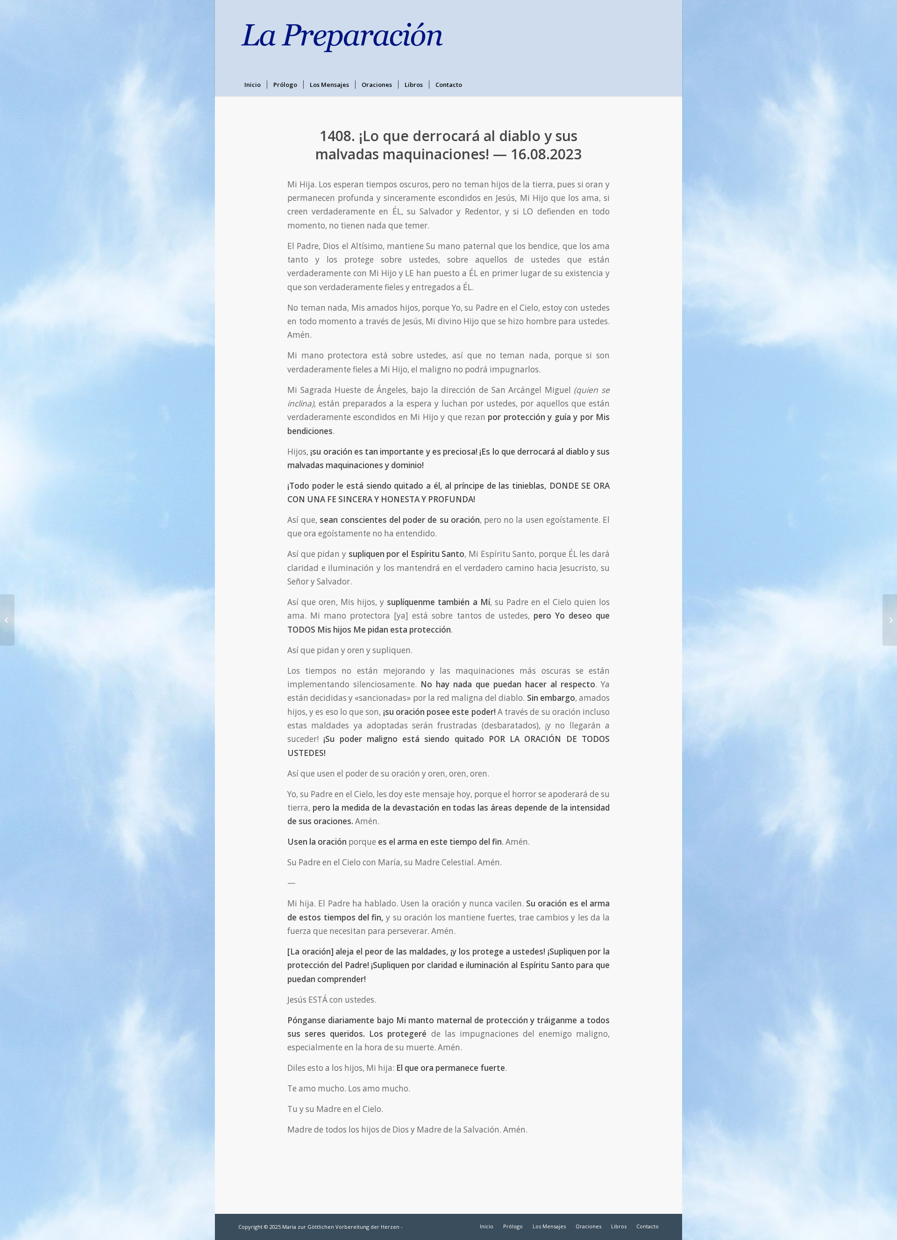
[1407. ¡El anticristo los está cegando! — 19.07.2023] (7, 620)
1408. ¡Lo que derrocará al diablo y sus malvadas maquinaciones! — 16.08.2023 (448, 145)
